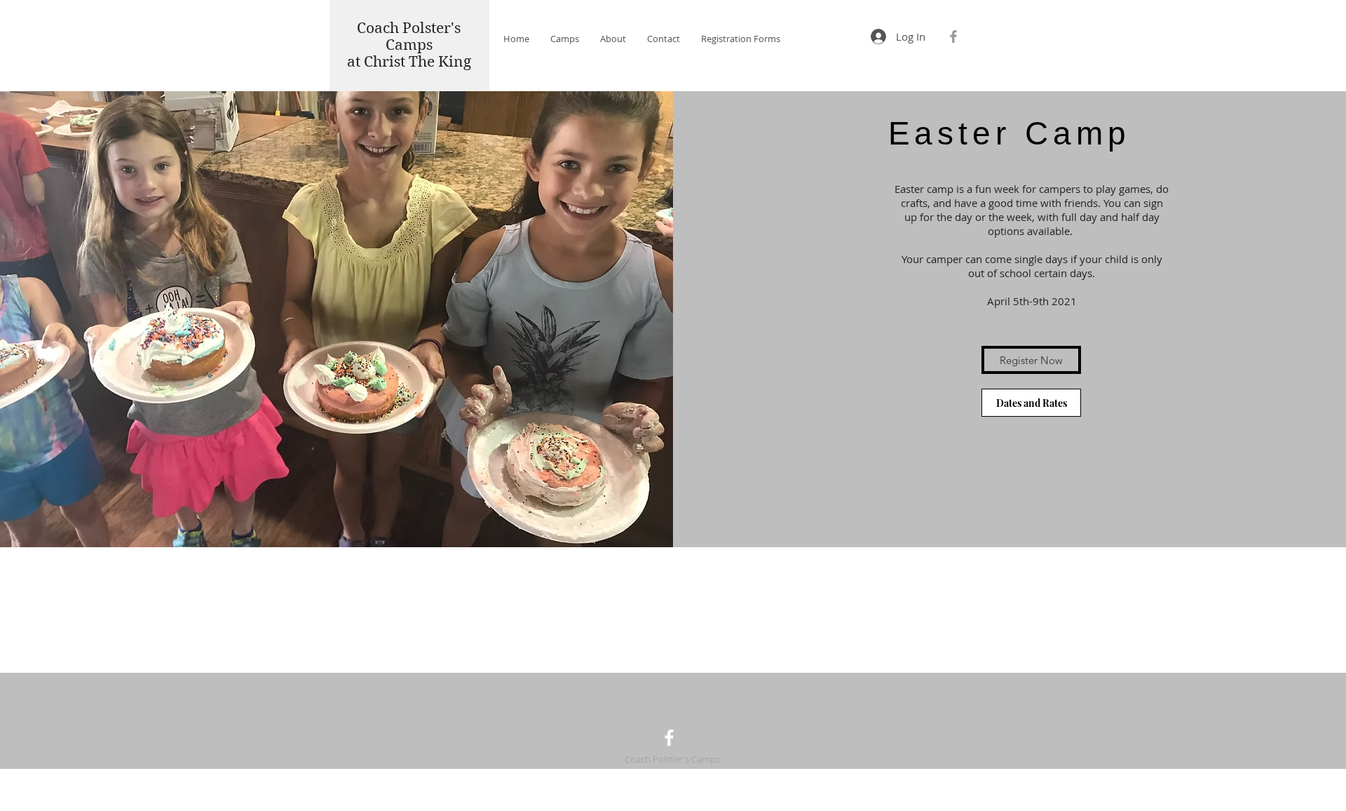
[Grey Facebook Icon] (953, 36)
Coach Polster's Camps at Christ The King (409, 45)
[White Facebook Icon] (669, 738)
